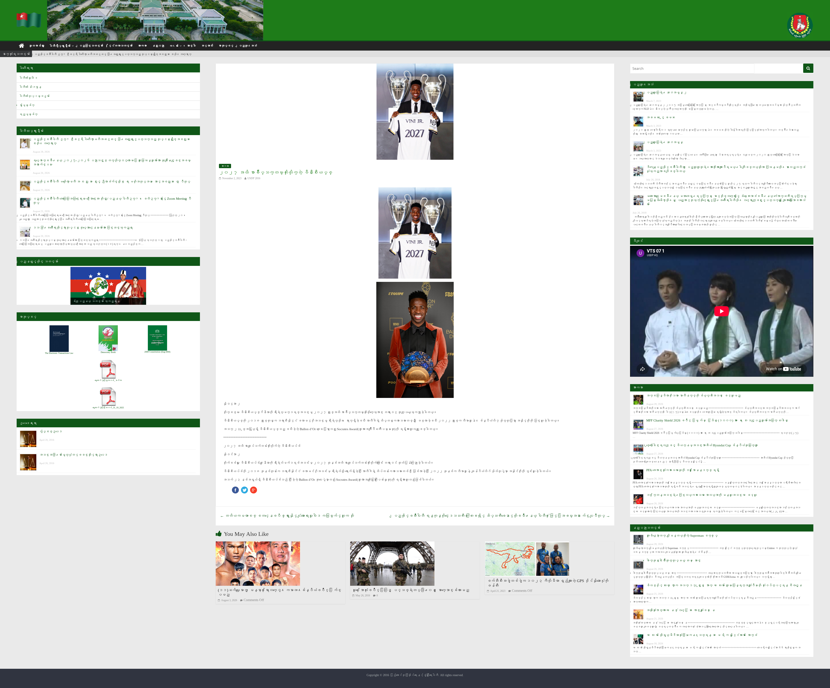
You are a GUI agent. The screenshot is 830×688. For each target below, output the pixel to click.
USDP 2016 (253, 178)
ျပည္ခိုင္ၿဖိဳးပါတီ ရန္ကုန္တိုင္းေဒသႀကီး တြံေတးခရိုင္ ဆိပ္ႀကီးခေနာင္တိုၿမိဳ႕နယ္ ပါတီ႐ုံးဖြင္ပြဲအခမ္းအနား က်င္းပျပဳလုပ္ (501, 516)
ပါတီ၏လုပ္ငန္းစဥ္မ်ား (34, 96)
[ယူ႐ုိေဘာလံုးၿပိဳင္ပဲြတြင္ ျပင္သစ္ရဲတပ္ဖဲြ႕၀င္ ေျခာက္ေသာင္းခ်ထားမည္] (392, 544)
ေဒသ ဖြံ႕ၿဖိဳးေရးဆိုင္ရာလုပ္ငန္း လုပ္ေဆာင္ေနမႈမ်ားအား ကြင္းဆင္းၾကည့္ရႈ (83, 227)
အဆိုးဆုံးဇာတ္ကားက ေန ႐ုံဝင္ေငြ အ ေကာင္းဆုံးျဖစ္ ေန (680, 610)
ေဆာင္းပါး (191, 45)
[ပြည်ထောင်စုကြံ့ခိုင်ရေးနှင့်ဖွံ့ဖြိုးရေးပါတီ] (29, 15)
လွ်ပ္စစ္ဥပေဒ (50, 431)
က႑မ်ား (173, 46)
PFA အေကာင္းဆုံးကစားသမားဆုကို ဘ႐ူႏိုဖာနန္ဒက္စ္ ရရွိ (682, 470)
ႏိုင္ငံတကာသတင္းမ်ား (120, 45)
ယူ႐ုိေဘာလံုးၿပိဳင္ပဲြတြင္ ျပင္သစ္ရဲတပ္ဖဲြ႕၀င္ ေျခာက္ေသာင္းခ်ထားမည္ (410, 590)
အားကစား (142, 45)
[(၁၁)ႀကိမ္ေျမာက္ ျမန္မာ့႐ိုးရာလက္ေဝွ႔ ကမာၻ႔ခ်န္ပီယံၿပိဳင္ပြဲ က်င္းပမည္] (258, 544)
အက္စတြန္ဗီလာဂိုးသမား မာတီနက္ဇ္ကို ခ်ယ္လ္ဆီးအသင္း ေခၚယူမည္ (693, 395)
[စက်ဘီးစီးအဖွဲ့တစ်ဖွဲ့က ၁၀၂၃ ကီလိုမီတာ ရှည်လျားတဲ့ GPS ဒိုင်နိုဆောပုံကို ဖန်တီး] (527, 544)
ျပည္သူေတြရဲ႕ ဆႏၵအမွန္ (664, 142)
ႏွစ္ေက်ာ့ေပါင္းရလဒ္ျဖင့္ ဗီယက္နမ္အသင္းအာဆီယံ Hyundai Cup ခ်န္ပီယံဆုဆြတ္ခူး (702, 445)
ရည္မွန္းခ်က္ (28, 114)
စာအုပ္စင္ (225, 45)
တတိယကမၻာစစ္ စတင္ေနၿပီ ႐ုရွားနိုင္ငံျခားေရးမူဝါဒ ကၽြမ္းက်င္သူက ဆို (287, 516)
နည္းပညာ (158, 45)
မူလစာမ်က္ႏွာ (36, 45)
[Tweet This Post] (244, 488)
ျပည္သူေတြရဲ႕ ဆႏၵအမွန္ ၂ (666, 92)
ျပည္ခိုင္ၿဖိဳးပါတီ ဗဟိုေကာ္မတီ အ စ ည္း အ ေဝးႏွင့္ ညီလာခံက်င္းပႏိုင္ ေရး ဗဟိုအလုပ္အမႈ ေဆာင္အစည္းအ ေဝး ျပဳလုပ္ (111, 181)
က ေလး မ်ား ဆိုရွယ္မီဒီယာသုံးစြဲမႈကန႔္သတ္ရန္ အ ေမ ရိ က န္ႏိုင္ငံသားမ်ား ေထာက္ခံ (701, 635)
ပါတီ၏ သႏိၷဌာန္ (30, 87)
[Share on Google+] (253, 488)
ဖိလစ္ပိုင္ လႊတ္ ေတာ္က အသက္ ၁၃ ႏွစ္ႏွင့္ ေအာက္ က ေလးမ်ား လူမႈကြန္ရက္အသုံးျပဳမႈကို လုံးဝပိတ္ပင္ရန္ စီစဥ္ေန (724, 585)
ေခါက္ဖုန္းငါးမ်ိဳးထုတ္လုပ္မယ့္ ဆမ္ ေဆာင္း (673, 560)
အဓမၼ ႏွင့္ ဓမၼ (660, 117)
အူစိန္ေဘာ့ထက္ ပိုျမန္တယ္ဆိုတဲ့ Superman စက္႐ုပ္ (682, 535)
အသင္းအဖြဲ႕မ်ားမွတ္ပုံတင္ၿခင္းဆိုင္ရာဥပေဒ (73, 455)
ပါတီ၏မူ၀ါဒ (28, 78)
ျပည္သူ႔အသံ (248, 45)
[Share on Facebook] (235, 488)
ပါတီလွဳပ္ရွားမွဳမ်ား (59, 46)
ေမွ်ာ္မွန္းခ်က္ (26, 105)
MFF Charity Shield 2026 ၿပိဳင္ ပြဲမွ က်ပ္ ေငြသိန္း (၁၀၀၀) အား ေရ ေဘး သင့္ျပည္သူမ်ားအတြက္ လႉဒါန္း (717, 420)
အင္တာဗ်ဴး (207, 45)
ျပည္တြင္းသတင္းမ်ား (91, 45)
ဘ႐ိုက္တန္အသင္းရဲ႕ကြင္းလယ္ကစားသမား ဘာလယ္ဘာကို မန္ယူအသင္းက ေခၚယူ (701, 495)
